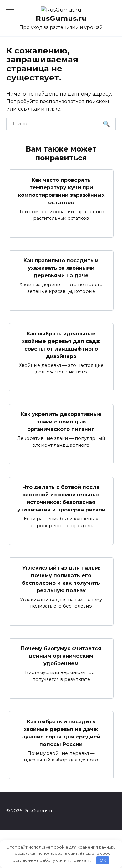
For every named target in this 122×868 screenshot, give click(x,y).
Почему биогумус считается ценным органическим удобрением (61, 655)
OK (102, 860)
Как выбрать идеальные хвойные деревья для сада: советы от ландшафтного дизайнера (61, 344)
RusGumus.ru (61, 18)
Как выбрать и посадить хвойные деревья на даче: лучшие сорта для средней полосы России (61, 732)
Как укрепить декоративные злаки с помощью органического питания (61, 421)
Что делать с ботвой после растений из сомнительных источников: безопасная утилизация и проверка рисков (61, 498)
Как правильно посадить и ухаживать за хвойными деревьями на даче (61, 268)
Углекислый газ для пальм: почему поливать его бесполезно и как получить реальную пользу (61, 579)
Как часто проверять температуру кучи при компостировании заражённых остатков (61, 191)
